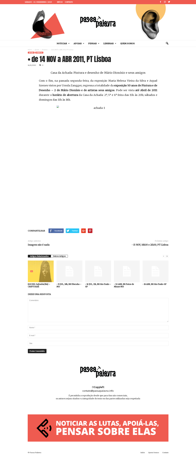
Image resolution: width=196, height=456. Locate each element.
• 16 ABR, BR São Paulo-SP (154, 284)
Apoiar (78, 43)
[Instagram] (165, 2)
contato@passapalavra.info (98, 390)
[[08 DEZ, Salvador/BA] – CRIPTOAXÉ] (41, 271)
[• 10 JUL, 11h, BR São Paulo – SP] (98, 271)
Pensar (92, 43)
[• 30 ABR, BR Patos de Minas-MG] (127, 271)
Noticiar (62, 43)
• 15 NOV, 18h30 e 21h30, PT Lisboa (150, 244)
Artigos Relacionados (39, 256)
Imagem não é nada (39, 244)
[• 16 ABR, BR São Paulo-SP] (155, 271)
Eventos (45, 50)
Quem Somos (127, 43)
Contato (69, 2)
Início (60, 2)
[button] (167, 43)
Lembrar (108, 43)
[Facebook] (160, 2)
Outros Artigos (59, 256)
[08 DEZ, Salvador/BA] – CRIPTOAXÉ (39, 285)
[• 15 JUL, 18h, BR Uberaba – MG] (69, 271)
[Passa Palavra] (98, 22)
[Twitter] (169, 2)
